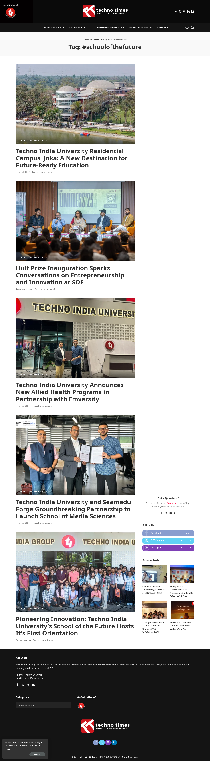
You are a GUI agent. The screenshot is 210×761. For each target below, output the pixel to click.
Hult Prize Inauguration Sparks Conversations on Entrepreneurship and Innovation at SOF (70, 275)
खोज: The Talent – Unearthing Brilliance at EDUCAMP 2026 (153, 590)
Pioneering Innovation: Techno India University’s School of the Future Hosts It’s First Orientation (75, 626)
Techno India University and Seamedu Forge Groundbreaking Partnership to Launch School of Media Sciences (73, 509)
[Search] (192, 27)
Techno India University (32, 141)
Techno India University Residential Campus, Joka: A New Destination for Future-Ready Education (72, 158)
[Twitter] (180, 11)
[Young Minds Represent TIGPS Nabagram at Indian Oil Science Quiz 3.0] (182, 574)
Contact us (172, 503)
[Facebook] (175, 11)
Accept (37, 754)
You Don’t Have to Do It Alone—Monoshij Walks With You (181, 625)
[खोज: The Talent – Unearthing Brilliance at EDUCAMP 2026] (154, 574)
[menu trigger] (19, 27)
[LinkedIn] (188, 11)
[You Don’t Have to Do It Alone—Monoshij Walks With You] (182, 610)
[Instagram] (184, 11)
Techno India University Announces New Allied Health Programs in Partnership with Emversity (70, 392)
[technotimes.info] (105, 11)
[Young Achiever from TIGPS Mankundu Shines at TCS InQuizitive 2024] (154, 610)
